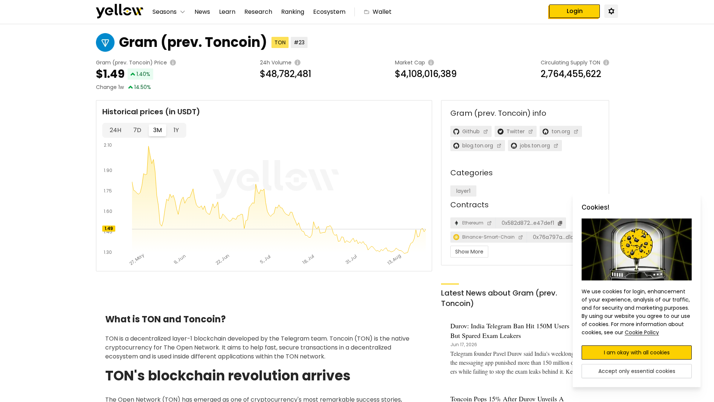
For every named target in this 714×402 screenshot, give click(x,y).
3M (157, 130)
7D (137, 130)
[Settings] (611, 11)
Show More (469, 251)
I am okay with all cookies (637, 352)
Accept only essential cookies (636, 371)
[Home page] (120, 12)
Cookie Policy (642, 332)
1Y (176, 130)
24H (115, 130)
